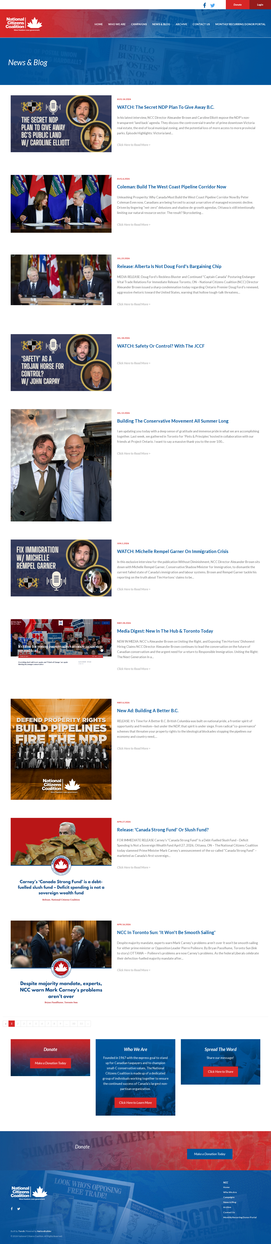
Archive (181, 24)
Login (260, 4)
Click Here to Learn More (135, 1102)
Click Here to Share (220, 1071)
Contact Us (201, 24)
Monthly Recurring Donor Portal (240, 24)
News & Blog (161, 24)
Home (99, 24)
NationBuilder (44, 1231)
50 (73, 1023)
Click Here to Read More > (133, 145)
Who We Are (117, 24)
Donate (238, 4)
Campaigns (139, 24)
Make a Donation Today (50, 1063)
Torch (21, 1231)
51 (81, 1023)
